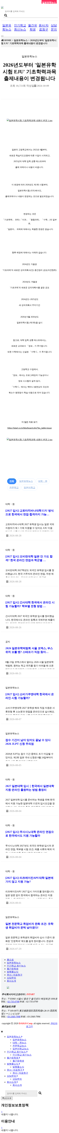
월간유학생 (12, 969)
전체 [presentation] (11, 481)
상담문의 (11, 978)
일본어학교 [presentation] (29, 487)
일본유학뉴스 (14, 962)
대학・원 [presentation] (42, 481)
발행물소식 (12, 972)
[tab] (12, 481)
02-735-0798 (13, 1001)
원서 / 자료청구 (14, 975)
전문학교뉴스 (19, 1046)
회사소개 (11, 981)
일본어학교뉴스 (21, 1049)
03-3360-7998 (13, 1016)
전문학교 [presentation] (14, 487)
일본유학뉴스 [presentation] (26, 481)
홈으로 (10, 959)
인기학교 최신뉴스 (16, 966)
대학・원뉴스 (19, 1042)
